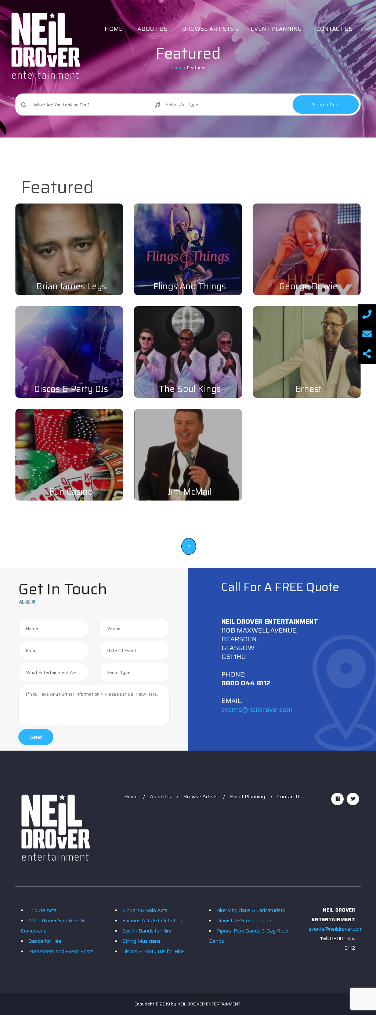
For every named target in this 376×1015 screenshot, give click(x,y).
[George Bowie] (307, 257)
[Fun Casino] (69, 462)
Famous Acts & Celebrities (152, 920)
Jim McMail (190, 492)
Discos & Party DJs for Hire (153, 951)
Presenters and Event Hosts (61, 951)
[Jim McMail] (188, 462)
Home (131, 796)
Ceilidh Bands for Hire (147, 931)
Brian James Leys (71, 286)
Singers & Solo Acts (144, 910)
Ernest (309, 389)
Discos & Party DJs (71, 389)
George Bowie (308, 286)
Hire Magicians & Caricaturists (250, 910)
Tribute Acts (42, 910)
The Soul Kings (190, 389)
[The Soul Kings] (188, 360)
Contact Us (289, 796)
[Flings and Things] (188, 257)
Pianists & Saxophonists (244, 920)
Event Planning (247, 796)
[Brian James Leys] (69, 271)
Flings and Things (189, 286)
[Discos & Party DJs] (69, 360)
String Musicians (141, 941)
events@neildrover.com (257, 709)
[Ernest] (307, 360)
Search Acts (326, 104)
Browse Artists (200, 796)
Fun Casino (71, 492)
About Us (160, 796)
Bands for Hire (45, 941)
